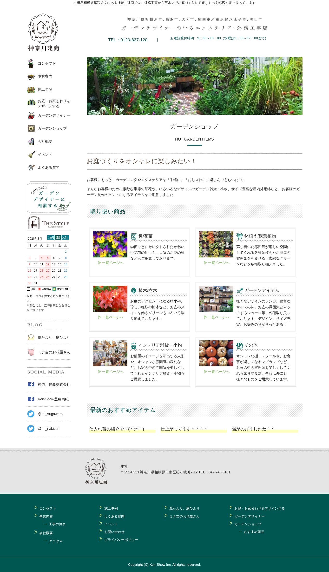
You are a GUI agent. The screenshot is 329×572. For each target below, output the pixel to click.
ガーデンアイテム (261, 290)
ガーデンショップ (52, 128)
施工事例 (45, 89)
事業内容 (46, 516)
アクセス (55, 541)
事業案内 (45, 76)
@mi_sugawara (50, 414)
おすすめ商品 (254, 532)
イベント (45, 154)
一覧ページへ (113, 263)
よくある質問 (48, 167)
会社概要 (45, 141)
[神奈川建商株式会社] (47, 32)
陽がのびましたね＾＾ (253, 429)
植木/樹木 (147, 290)
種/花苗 (145, 236)
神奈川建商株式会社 (54, 384)
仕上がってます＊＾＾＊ (184, 429)
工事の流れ (57, 524)
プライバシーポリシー (121, 540)
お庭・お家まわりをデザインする (54, 103)
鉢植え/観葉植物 (260, 236)
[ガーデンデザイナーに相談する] (49, 213)
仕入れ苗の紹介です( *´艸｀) (116, 429)
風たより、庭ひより (54, 337)
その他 (250, 345)
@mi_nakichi (48, 428)
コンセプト (47, 63)
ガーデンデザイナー (54, 115)
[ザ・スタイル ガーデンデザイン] (49, 229)
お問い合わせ (114, 532)
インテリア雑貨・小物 (160, 345)
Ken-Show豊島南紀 (53, 399)
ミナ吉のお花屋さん (54, 352)
